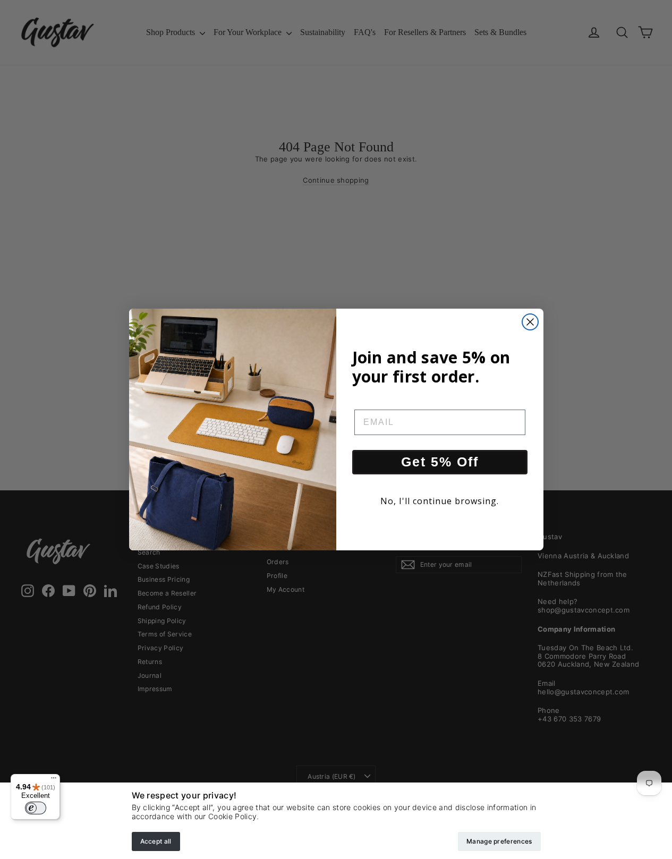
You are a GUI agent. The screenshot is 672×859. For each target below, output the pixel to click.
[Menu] (53, 780)
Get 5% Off (440, 461)
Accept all (156, 841)
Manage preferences (499, 841)
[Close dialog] (530, 322)
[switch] (35, 808)
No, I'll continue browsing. (439, 501)
